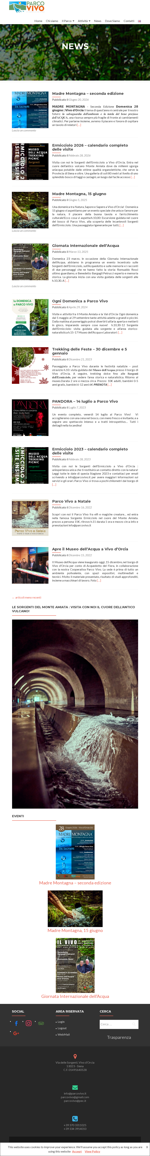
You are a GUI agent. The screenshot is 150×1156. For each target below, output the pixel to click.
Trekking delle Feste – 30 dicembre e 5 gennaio (89, 351)
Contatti (129, 21)
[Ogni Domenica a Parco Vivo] (30, 317)
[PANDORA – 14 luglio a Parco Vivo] (30, 417)
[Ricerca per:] (119, 1024)
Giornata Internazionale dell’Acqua (85, 245)
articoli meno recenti (26, 597)
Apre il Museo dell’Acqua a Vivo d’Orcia (90, 549)
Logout (62, 1028)
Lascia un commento (24, 130)
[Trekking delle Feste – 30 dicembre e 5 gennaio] (30, 365)
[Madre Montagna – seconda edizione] (30, 109)
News (97, 21)
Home (38, 21)
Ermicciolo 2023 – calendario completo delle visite (90, 451)
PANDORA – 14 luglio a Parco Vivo (85, 401)
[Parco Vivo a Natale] (30, 517)
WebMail (64, 1034)
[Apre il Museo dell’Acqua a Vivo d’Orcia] (30, 565)
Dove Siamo (112, 21)
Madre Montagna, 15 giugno (79, 194)
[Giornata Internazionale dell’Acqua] (30, 261)
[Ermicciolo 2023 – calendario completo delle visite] (30, 465)
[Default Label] (16, 1023)
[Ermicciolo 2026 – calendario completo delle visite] (30, 161)
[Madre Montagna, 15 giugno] (30, 209)
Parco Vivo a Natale (71, 501)
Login (61, 1021)
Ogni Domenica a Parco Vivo (80, 301)
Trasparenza (119, 1037)
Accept (77, 1151)
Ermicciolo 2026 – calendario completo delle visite (90, 147)
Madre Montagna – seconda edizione (88, 93)
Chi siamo (52, 21)
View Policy (92, 1151)
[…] (79, 124)
